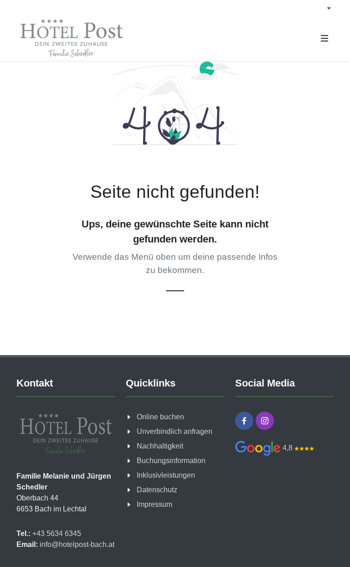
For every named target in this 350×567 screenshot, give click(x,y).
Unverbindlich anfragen (174, 431)
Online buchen (160, 417)
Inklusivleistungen (166, 475)
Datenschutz (157, 490)
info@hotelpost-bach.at (76, 544)
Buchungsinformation (171, 460)
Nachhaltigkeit (160, 446)
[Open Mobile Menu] (324, 38)
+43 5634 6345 (56, 533)
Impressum (154, 504)
